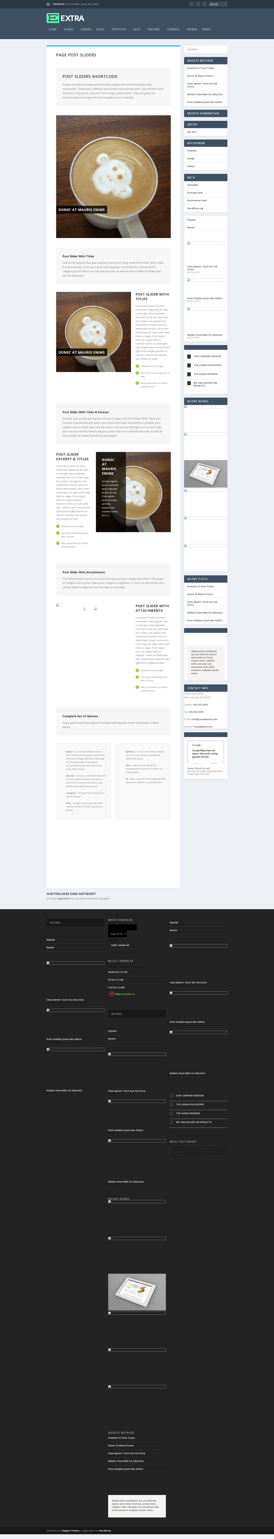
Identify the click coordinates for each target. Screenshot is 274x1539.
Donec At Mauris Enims (82, 209)
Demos (206, 29)
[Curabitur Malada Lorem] (205, 518)
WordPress (105, 1530)
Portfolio (119, 29)
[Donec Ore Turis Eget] (205, 407)
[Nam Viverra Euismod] (205, 491)
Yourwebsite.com (202, 726)
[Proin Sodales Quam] (205, 486)
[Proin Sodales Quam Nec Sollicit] (205, 280)
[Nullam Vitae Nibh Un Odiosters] (205, 309)
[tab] (205, 356)
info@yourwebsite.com (204, 719)
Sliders (68, 29)
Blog (137, 29)
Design (191, 158)
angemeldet (63, 898)
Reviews (192, 29)
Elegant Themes (70, 1530)
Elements (173, 29)
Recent (191, 227)
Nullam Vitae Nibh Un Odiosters (205, 94)
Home (52, 29)
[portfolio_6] (59, 605)
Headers (86, 29)
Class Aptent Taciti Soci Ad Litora (202, 85)
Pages (100, 29)
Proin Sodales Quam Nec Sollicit (82, 4)
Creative (191, 150)
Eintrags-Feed (195, 192)
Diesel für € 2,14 (117, 971)
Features (154, 29)
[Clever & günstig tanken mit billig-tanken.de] (121, 995)
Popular (191, 219)
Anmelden (192, 184)
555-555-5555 (200, 704)
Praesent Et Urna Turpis (200, 68)
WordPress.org (195, 208)
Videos (191, 166)
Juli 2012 (191, 131)
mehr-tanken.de (120, 945)
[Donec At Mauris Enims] (113, 176)
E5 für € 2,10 (115, 979)
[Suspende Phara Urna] (205, 546)
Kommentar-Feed (197, 200)
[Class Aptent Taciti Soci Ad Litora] (205, 243)
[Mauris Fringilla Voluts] (205, 434)
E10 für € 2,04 (116, 987)
